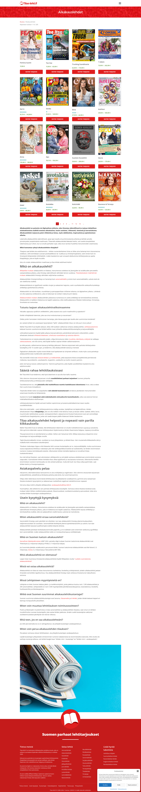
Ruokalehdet (86, 755)
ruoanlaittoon (61, 335)
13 (80, 224)
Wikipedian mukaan (27, 271)
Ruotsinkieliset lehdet (110, 759)
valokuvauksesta (25, 341)
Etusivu (22, 22)
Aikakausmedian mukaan (28, 298)
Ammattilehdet (66, 750)
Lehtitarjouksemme (91, 327)
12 (76, 224)
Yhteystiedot (79, 786)
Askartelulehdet (66, 753)
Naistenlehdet (66, 778)
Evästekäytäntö (113, 789)
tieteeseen (44, 335)
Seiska (30, 550)
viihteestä (37, 335)
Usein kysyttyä (33, 786)
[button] (138, 771)
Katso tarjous (31, 72)
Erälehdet (65, 758)
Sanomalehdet (87, 757)
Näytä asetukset (132, 785)
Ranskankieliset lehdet (110, 764)
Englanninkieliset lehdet (110, 761)
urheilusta (52, 335)
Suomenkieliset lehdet (110, 756)
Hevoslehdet (65, 761)
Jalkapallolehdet (66, 764)
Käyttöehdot (62, 786)
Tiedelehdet (86, 771)
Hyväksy (105, 785)
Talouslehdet (87, 766)
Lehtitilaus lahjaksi (109, 753)
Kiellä (118, 785)
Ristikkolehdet (87, 752)
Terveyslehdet (87, 768)
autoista (70, 335)
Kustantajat (42, 786)
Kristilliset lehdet (67, 769)
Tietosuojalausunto (122, 789)
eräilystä (87, 339)
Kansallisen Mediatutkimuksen (30, 541)
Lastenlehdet (66, 772)
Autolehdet (65, 756)
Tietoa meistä (24, 786)
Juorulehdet (65, 767)
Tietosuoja (70, 786)
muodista (72, 339)
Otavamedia (65, 598)
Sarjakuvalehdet (87, 760)
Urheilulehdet (87, 777)
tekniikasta (80, 339)
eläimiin (76, 335)
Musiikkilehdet (87, 749)
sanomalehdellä (61, 279)
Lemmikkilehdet (66, 775)
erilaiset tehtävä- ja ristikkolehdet (49, 358)
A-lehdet (74, 598)
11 (72, 224)
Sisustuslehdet (87, 763)
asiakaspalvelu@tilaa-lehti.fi (61, 485)
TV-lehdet (85, 774)
